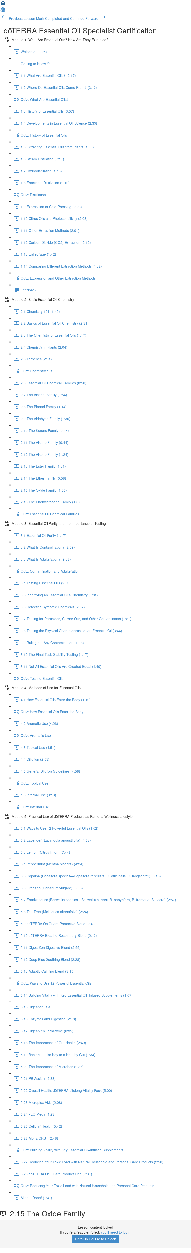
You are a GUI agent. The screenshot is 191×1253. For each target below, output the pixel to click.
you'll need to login (115, 1232)
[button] (3, 4)
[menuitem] (3, 11)
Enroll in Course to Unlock (95, 1238)
